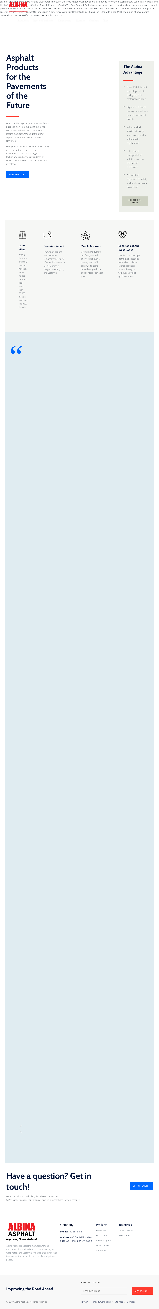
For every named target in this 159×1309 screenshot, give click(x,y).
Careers (80, 20)
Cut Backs (101, 1250)
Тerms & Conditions (101, 1301)
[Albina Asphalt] (27, 8)
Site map (119, 1301)
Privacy (84, 1301)
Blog (105, 20)
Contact (94, 20)
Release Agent (103, 1240)
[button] (143, 7)
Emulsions (101, 1230)
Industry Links (126, 1230)
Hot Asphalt (102, 1235)
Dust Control (102, 1245)
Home (9, 20)
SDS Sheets (125, 1235)
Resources (64, 20)
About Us (23, 20)
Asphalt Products (43, 20)
